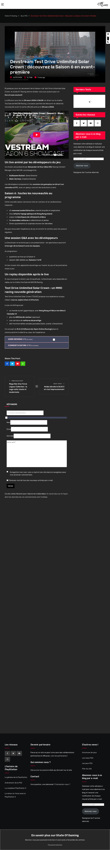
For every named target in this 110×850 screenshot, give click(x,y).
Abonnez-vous (82, 166)
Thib (30, 77)
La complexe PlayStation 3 (15, 788)
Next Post (57, 383)
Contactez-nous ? (62, 784)
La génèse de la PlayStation (16, 777)
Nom (8, 422)
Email (9, 429)
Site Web (10, 436)
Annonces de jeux (89, 752)
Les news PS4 (87, 758)
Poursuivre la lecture (55, 845)
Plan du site (87, 769)
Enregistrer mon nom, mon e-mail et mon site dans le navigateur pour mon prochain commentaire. (38, 473)
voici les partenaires (59, 756)
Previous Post (17, 381)
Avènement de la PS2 (13, 783)
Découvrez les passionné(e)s (42, 770)
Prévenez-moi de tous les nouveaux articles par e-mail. (30, 480)
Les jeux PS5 (87, 763)
